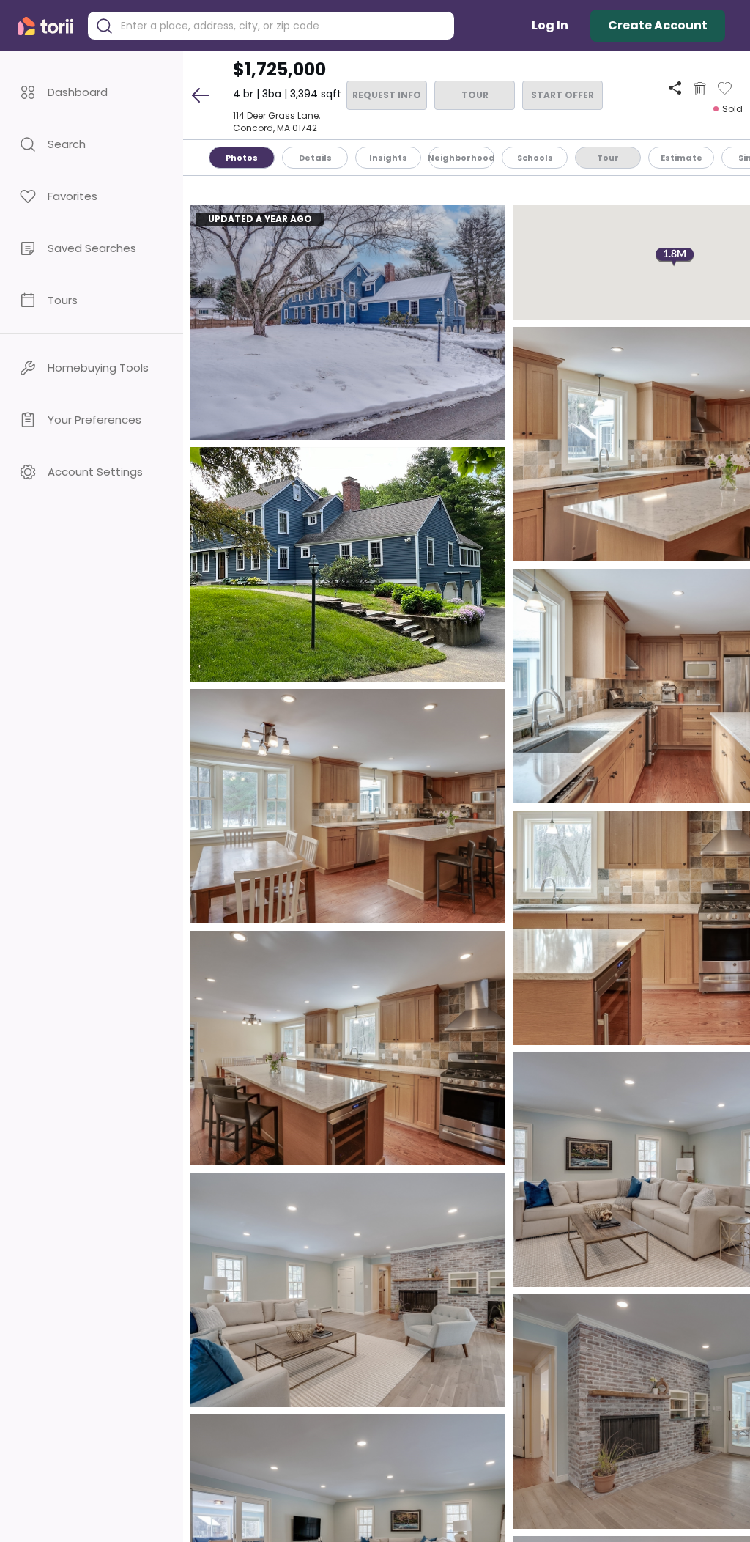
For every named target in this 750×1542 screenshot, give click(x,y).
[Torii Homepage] (49, 26)
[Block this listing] (700, 88)
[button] (91, 92)
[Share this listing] (675, 88)
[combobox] (282, 26)
